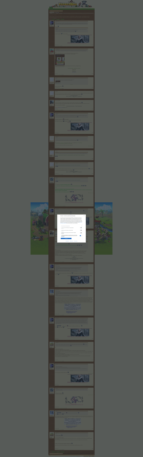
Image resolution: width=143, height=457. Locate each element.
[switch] (81, 227)
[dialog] (71, 228)
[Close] (84, 216)
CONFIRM (66, 238)
